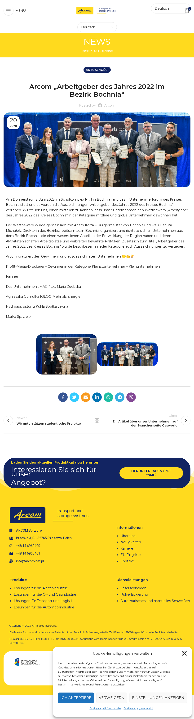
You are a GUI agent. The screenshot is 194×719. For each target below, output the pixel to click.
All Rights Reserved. (44, 625)
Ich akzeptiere (76, 697)
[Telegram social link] (119, 397)
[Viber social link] (131, 397)
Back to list (97, 420)
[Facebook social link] (63, 397)
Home (85, 51)
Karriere (126, 548)
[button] (184, 653)
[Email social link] (85, 397)
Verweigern (111, 697)
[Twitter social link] (74, 397)
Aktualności (103, 51)
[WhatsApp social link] (108, 397)
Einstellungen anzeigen (158, 697)
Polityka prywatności (138, 708)
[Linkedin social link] (97, 397)
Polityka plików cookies (105, 708)
